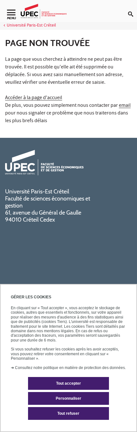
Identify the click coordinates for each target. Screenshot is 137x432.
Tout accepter (68, 383)
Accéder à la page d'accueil (33, 98)
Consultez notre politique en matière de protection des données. (70, 367)
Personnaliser (68, 398)
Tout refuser (68, 413)
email (125, 106)
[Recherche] (132, 9)
